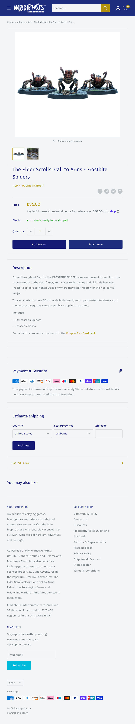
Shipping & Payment (87, 559)
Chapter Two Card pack (81, 333)
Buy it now (96, 244)
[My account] (118, 8)
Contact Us (81, 519)
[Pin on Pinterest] (106, 191)
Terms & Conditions (87, 570)
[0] (125, 8)
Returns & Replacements (90, 542)
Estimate (23, 445)
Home (10, 22)
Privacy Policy (82, 553)
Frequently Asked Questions (91, 530)
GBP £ (12, 683)
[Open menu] (9, 8)
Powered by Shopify (17, 712)
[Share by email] (120, 191)
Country (17, 425)
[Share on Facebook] (100, 191)
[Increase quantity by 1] (49, 231)
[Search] (105, 8)
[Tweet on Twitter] (113, 191)
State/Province (63, 425)
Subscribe (18, 665)
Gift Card (79, 536)
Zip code (101, 425)
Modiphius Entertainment (28, 185)
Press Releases (83, 547)
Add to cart (39, 244)
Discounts (80, 525)
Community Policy (85, 513)
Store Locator (82, 564)
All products (23, 22)
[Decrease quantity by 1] (30, 231)
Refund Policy (20, 462)
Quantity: (18, 231)
